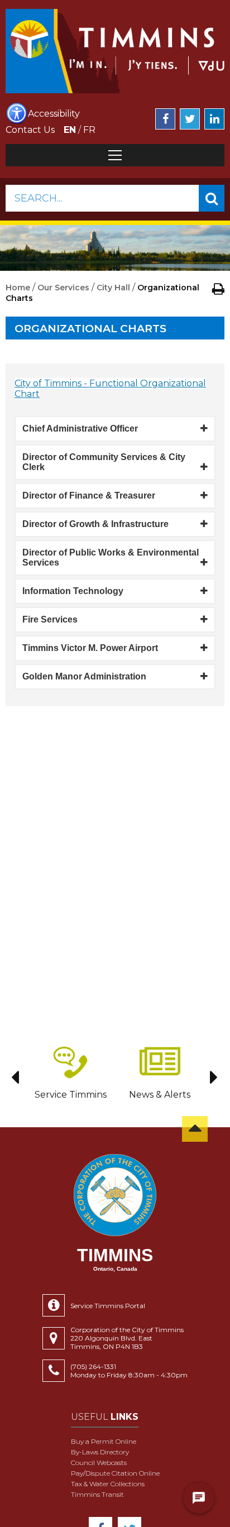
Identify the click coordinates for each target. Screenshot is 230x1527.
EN (70, 130)
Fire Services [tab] (50, 619)
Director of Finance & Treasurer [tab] (88, 495)
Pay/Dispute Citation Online (115, 1473)
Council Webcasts (99, 1462)
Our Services (63, 288)
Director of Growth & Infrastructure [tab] (95, 524)
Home (18, 288)
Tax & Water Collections (108, 1484)
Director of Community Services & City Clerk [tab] (103, 462)
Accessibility (54, 113)
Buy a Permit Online (103, 1441)
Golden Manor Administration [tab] (84, 676)
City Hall (113, 288)
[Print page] (218, 288)
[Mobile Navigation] (115, 155)
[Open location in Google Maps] (56, 1338)
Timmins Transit (97, 1494)
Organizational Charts (90, 328)
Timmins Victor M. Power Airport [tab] (90, 648)
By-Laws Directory (100, 1452)
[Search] (211, 198)
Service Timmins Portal (107, 1305)
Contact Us (30, 130)
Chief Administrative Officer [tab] (80, 428)
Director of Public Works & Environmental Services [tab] (110, 557)
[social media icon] (165, 119)
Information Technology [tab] (72, 591)
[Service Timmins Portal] (56, 1305)
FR (89, 130)
